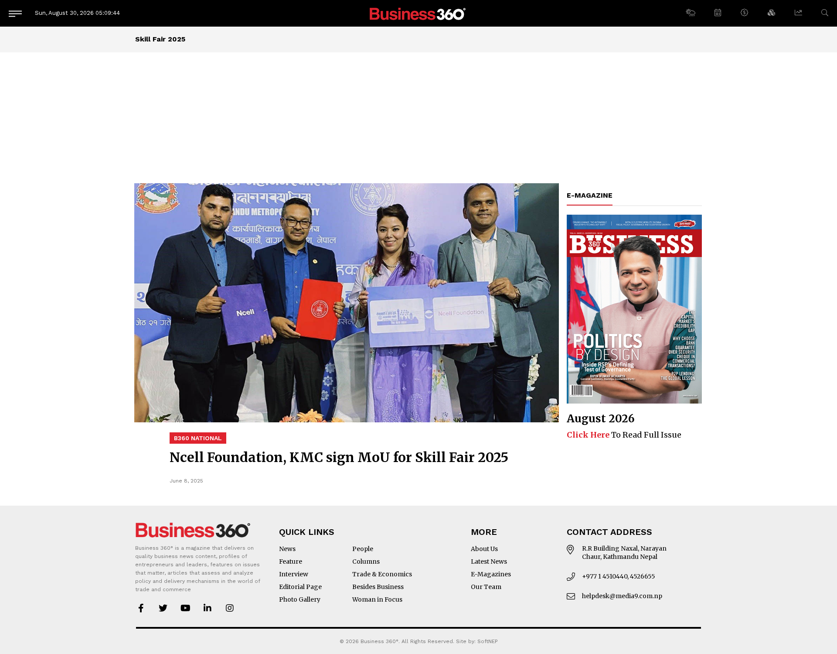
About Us (484, 549)
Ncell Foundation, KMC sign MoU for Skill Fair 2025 (339, 457)
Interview (293, 574)
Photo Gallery (299, 599)
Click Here (588, 435)
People (362, 549)
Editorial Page (300, 587)
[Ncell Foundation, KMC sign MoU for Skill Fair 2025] (346, 302)
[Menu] (15, 13)
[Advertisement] (418, 118)
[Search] (824, 13)
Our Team (486, 587)
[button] (690, 13)
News (287, 549)
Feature (290, 561)
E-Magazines (491, 574)
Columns (366, 561)
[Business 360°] (418, 13)
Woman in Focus (377, 599)
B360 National (198, 438)
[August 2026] (634, 309)
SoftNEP (487, 641)
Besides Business (378, 587)
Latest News (489, 561)
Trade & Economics (382, 574)
